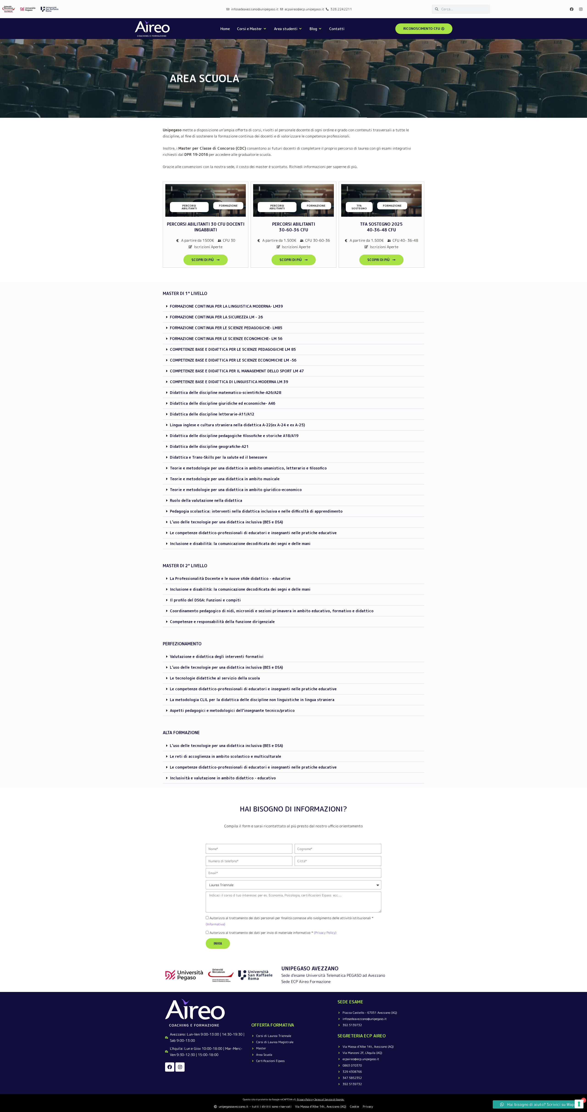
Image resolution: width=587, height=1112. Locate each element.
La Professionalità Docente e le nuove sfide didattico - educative (230, 578)
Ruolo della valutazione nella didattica (206, 500)
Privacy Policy (304, 1099)
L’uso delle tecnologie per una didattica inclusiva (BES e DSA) (226, 522)
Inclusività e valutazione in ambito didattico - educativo (223, 778)
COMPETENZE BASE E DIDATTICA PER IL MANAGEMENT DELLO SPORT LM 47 (237, 370)
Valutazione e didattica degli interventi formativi (216, 656)
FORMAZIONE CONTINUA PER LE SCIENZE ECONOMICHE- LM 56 (226, 338)
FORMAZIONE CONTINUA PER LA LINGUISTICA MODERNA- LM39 (226, 306)
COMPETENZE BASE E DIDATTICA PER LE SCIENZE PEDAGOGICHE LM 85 (233, 349)
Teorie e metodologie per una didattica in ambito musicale (225, 478)
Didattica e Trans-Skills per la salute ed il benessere (218, 457)
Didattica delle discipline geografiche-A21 (209, 446)
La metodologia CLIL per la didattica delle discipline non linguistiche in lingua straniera (252, 699)
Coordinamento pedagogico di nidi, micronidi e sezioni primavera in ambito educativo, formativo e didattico (272, 610)
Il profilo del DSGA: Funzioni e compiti (205, 600)
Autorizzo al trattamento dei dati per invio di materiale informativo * (273, 932)
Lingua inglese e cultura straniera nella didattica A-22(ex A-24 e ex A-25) (237, 424)
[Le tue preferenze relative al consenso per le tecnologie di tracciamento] (579, 1104)
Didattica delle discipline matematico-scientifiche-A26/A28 (225, 392)
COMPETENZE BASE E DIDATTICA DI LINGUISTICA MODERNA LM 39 (229, 381)
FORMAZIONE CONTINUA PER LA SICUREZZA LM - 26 (216, 317)
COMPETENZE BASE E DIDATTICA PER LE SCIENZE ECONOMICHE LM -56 (233, 360)
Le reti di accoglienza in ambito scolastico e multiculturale (225, 756)
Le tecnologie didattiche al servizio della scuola (215, 678)
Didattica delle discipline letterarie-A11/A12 (212, 414)
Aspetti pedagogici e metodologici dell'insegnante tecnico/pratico (232, 710)
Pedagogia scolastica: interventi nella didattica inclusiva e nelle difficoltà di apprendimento (256, 511)
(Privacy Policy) (324, 932)
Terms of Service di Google (328, 1099)
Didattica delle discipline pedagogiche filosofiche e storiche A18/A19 (234, 435)
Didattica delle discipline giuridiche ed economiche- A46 (222, 403)
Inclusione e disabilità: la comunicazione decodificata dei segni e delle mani (240, 543)
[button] (293, 306)
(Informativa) (215, 924)
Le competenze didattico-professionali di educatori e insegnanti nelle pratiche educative (253, 532)
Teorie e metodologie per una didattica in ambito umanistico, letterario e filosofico (248, 468)
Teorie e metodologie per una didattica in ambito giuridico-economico (236, 489)
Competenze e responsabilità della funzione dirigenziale (222, 621)
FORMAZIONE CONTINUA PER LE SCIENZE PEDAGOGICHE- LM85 (226, 327)
